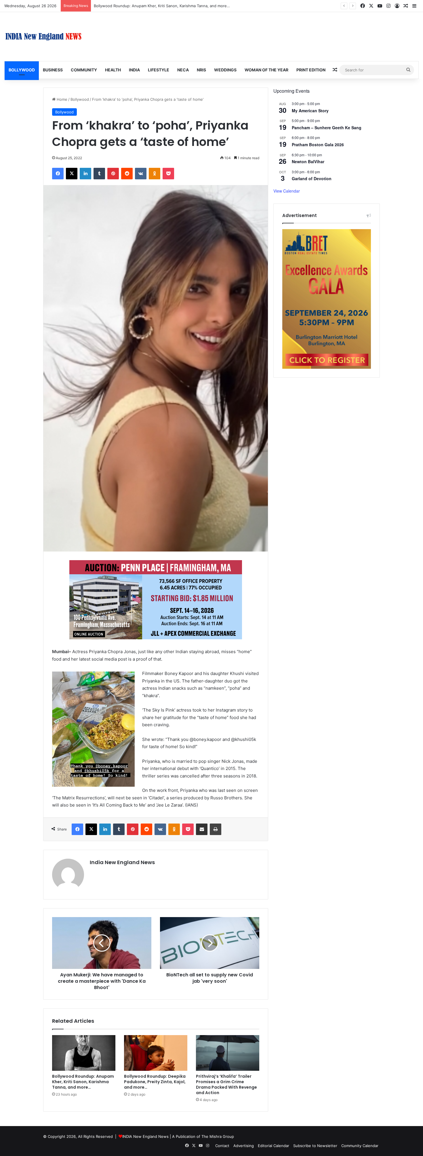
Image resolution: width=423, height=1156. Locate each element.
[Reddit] (127, 173)
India (134, 69)
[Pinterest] (113, 173)
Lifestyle (158, 69)
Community (84, 69)
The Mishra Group (217, 1136)
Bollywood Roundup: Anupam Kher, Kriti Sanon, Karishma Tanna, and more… (83, 1081)
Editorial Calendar (273, 1145)
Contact (222, 1145)
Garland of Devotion (311, 178)
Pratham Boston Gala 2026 (318, 144)
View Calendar (286, 191)
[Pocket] (168, 173)
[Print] (215, 829)
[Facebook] (58, 173)
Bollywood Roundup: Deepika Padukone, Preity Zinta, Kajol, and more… (155, 1081)
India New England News (122, 862)
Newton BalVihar (308, 161)
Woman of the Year (266, 69)
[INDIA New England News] (43, 37)
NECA (183, 69)
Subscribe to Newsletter (315, 1145)
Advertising (243, 1145)
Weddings (225, 69)
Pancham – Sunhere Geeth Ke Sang (326, 127)
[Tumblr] (99, 173)
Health (113, 69)
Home (61, 99)
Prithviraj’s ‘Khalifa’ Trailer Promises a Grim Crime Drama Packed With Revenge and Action (226, 1084)
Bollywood (22, 69)
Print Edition (310, 69)
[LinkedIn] (85, 173)
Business (53, 69)
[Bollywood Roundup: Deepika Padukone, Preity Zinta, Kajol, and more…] (155, 1053)
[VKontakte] (140, 173)
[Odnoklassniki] (154, 173)
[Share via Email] (201, 829)
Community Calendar (359, 1145)
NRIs (201, 69)
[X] (71, 173)
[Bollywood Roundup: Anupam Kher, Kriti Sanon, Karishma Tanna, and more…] (83, 1053)
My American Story (310, 110)
